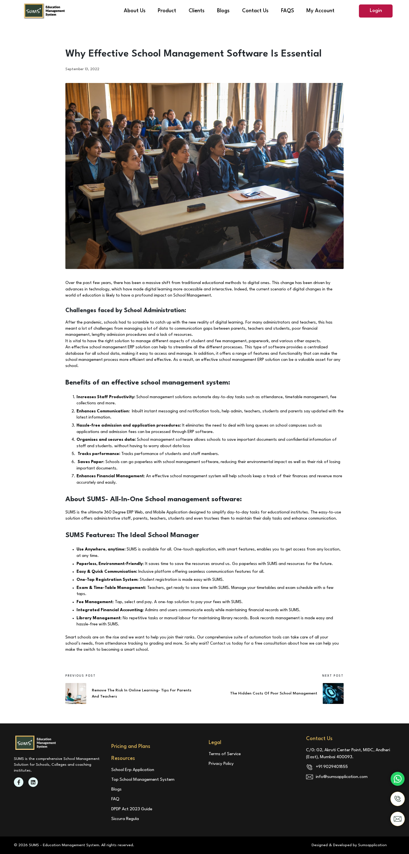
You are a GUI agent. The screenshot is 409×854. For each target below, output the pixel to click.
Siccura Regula (125, 819)
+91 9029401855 (332, 767)
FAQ (115, 799)
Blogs (116, 789)
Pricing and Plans (130, 746)
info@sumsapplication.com (342, 777)
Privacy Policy (221, 764)
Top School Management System (142, 779)
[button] (376, 10)
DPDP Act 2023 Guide (131, 809)
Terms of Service (225, 754)
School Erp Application (132, 770)
